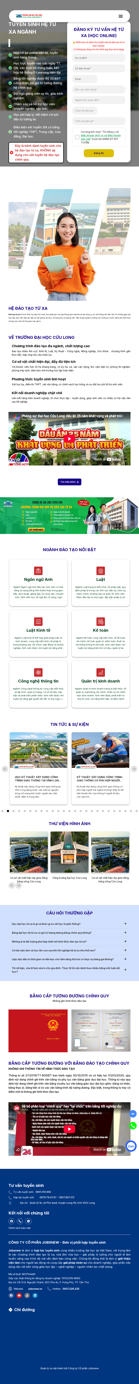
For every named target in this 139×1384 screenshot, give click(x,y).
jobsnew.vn (35, 1288)
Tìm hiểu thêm (68, 482)
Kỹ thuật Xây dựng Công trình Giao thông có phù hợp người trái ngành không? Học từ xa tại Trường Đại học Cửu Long (99, 782)
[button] (5, 769)
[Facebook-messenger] (28, 1221)
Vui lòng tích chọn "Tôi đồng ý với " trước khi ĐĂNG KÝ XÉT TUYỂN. (101, 137)
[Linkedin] (35, 1295)
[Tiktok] (27, 1295)
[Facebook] (11, 1221)
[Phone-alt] (20, 1221)
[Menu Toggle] (120, 16)
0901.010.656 (43, 1191)
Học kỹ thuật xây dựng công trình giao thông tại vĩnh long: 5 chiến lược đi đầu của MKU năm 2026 (38, 782)
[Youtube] (19, 1295)
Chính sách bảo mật (19, 1227)
